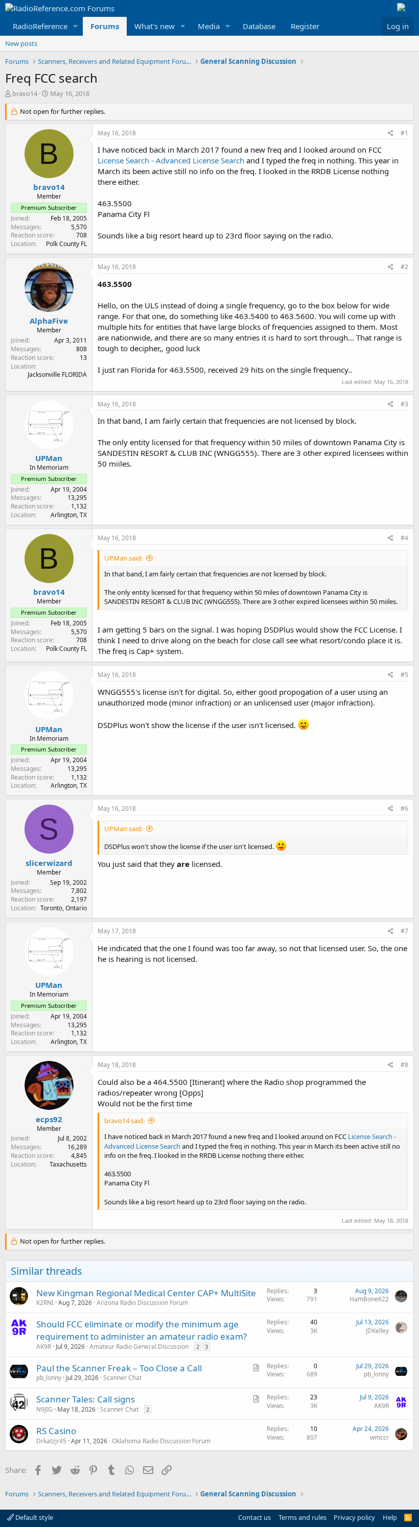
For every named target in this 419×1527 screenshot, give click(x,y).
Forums (104, 26)
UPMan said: (123, 558)
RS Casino (56, 1431)
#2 (404, 266)
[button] (75, 26)
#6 (404, 808)
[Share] (390, 133)
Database (259, 26)
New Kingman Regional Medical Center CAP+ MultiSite (146, 1293)
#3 (404, 404)
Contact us (254, 1517)
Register (305, 26)
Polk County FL (66, 243)
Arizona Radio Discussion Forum (142, 1302)
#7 (404, 931)
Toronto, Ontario (63, 908)
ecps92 (49, 1119)
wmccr (379, 1437)
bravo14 (24, 93)
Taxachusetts (68, 1164)
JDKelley (377, 1330)
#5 (404, 674)
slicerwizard (49, 863)
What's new (154, 26)
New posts (21, 43)
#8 (404, 1064)
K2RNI (45, 1302)
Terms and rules (302, 1517)
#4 (404, 538)
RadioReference (40, 26)
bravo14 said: (124, 1120)
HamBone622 (369, 1299)
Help (390, 1517)
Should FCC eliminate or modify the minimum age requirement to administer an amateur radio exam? (141, 1330)
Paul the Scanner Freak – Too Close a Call (119, 1368)
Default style (33, 1517)
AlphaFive (49, 321)
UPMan (48, 458)
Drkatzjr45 (51, 1441)
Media (209, 26)
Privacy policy (354, 1517)
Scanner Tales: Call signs (85, 1399)
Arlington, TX (69, 515)
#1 (404, 133)
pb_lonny (48, 1377)
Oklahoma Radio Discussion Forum (161, 1441)
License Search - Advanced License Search (171, 160)
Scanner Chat (122, 1377)
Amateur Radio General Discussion (139, 1346)
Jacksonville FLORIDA (57, 374)
